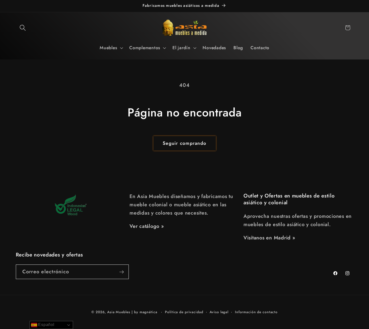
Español (45, 324)
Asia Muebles (118, 311)
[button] (23, 28)
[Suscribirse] (122, 272)
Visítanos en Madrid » (269, 237)
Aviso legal (219, 311)
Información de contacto (256, 311)
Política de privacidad (184, 311)
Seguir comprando (184, 143)
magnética (148, 311)
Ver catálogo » (147, 226)
